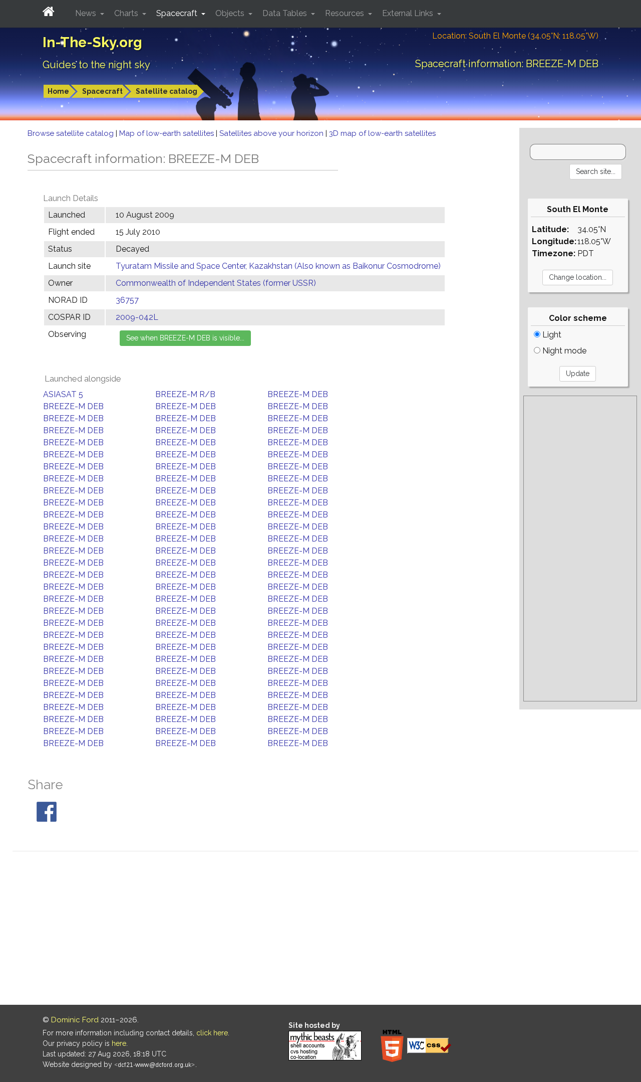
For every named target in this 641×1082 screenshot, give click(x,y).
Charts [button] (127, 13)
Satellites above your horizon (272, 133)
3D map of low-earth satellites (382, 133)
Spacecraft (102, 91)
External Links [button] (408, 13)
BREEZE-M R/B (185, 394)
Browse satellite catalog (72, 133)
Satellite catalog (166, 91)
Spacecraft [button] (177, 13)
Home (58, 91)
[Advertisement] (580, 548)
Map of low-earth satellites (167, 133)
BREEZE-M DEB (297, 394)
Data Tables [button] (285, 13)
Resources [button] (345, 13)
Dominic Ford (75, 1019)
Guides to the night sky (96, 65)
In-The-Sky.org (92, 42)
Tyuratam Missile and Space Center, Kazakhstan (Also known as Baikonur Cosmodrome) (278, 266)
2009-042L (137, 317)
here (119, 1043)
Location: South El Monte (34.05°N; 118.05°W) (515, 36)
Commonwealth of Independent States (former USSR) (216, 283)
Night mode (563, 350)
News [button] (86, 13)
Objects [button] (230, 13)
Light (550, 334)
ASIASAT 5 (63, 394)
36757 (127, 300)
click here (212, 1033)
